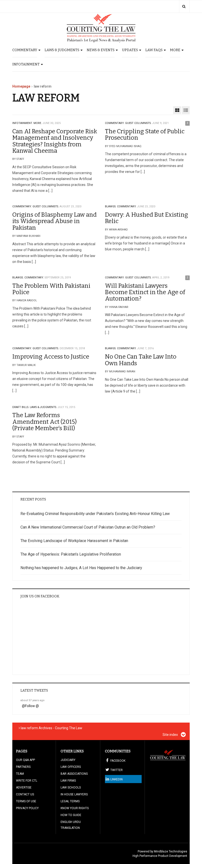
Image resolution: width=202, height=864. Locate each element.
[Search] (183, 6)
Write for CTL (26, 780)
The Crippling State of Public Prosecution (145, 134)
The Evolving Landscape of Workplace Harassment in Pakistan (74, 540)
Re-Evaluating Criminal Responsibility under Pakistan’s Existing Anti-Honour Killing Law (95, 513)
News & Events (101, 50)
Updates (130, 50)
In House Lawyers (74, 794)
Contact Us (25, 794)
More (175, 50)
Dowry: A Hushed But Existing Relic (146, 218)
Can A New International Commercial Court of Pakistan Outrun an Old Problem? (87, 527)
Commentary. (114, 123)
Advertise (24, 787)
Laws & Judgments (62, 50)
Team (20, 773)
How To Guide (71, 815)
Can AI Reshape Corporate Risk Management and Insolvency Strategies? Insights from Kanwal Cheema (54, 141)
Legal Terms (70, 801)
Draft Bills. (20, 407)
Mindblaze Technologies (170, 851)
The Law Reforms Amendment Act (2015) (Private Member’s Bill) (44, 422)
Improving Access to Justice (50, 356)
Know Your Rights (75, 808)
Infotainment (26, 64)
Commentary (24, 50)
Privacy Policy (27, 808)
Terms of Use (26, 801)
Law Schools (71, 787)
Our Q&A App (25, 760)
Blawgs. (110, 206)
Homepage (21, 86)
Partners (23, 767)
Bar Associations (74, 773)
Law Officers (71, 767)
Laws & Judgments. (43, 407)
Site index (171, 735)
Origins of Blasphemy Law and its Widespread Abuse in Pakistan (54, 221)
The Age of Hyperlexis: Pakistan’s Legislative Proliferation (70, 554)
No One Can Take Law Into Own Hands (140, 359)
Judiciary (68, 760)
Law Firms (68, 780)
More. (38, 123)
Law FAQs (154, 50)
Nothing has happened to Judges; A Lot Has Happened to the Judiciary (81, 567)
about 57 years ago (32, 700)
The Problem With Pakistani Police (51, 289)
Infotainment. (22, 123)
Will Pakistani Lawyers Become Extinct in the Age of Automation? (145, 292)
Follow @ (32, 706)
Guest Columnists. (138, 123)
